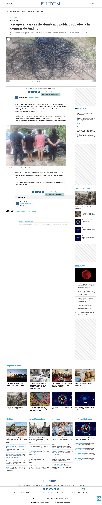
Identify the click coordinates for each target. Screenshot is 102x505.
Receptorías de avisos (36, 493)
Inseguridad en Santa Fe (21, 211)
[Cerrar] (58, 94)
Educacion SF (82, 485)
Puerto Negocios (71, 485)
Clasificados (35, 485)
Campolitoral (19, 485)
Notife (76, 485)
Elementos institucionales (63, 493)
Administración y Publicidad (49, 493)
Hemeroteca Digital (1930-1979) (22, 493)
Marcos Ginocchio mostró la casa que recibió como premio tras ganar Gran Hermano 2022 (86, 119)
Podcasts (47, 485)
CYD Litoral (41, 485)
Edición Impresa (32, 211)
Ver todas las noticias (81, 140)
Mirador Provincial (54, 485)
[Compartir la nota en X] (32, 92)
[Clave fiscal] (99, 501)
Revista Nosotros (27, 485)
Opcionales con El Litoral (76, 493)
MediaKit (85, 493)
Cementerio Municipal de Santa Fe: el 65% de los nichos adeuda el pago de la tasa (86, 136)
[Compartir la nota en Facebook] (29, 92)
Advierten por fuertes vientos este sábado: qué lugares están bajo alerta (86, 130)
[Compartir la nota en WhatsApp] (35, 92)
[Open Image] (8, 39)
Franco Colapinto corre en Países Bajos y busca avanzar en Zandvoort (86, 125)
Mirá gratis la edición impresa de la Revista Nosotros (85, 113)
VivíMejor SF (63, 485)
